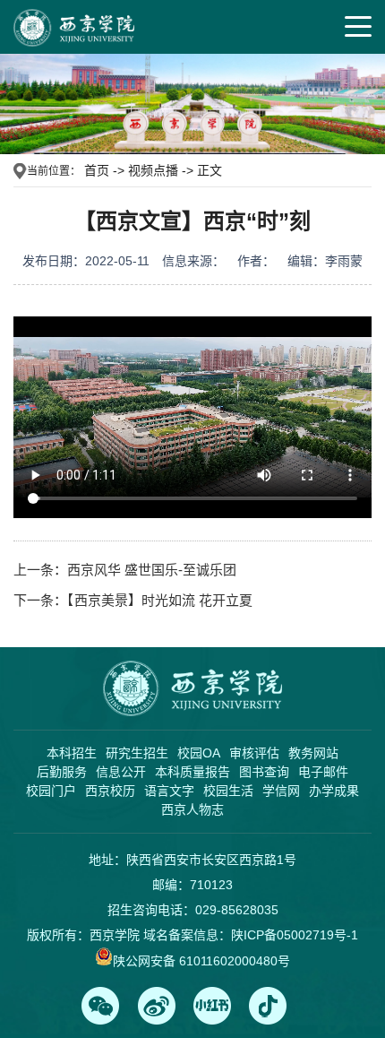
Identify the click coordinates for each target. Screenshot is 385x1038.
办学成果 (334, 790)
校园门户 (51, 790)
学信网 (281, 790)
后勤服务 (62, 772)
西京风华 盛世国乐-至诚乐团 (151, 569)
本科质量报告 (192, 772)
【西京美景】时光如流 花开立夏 (159, 600)
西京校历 (110, 790)
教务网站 (313, 753)
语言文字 (169, 790)
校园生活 (228, 790)
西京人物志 (192, 809)
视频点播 (153, 170)
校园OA (198, 753)
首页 (96, 170)
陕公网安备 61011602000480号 (201, 961)
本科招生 (72, 753)
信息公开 (121, 772)
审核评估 (254, 753)
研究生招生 (137, 753)
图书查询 (264, 772)
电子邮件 (323, 772)
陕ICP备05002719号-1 (294, 935)
